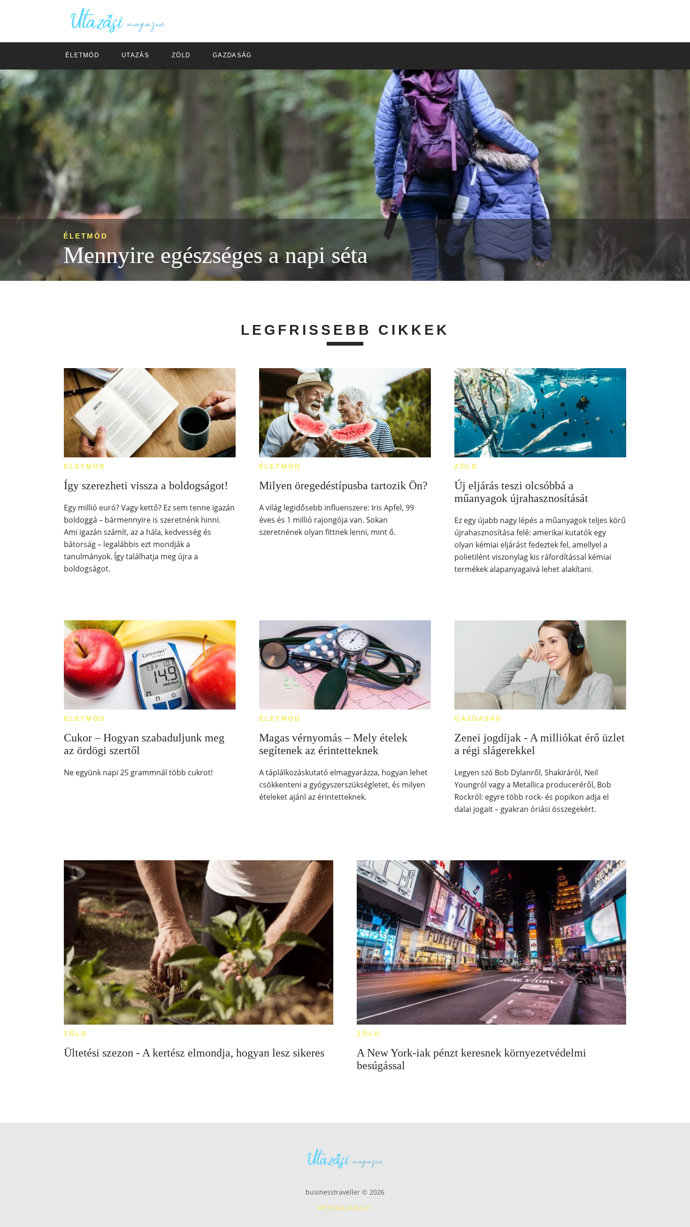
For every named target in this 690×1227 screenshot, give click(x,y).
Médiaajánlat (345, 1207)
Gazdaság (478, 718)
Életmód (85, 236)
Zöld (466, 466)
